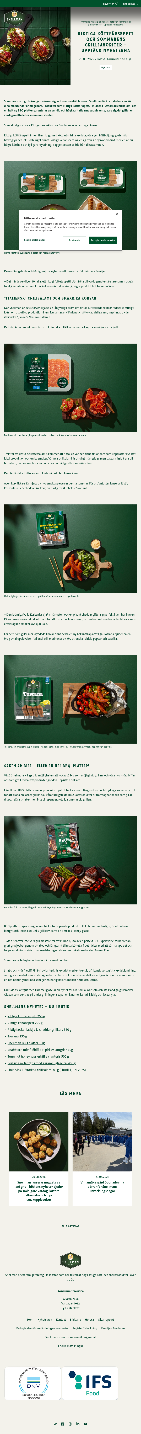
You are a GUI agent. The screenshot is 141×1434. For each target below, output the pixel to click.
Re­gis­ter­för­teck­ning (85, 1328)
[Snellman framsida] (14, 18)
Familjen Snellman (113, 1328)
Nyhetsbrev (44, 1319)
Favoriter (108, 4)
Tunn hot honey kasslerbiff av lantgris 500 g (38, 1056)
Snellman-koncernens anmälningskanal (70, 1337)
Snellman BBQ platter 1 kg (26, 1043)
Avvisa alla (74, 240)
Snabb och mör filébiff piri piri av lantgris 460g (40, 1050)
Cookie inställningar (70, 1346)
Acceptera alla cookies (103, 240)
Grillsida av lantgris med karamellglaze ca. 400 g (42, 1063)
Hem (30, 1319)
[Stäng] (117, 214)
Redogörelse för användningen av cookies (42, 1328)
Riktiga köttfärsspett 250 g (26, 1016)
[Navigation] (134, 18)
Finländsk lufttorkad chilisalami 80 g (33, 1070)
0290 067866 (70, 1299)
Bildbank (75, 1319)
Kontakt (61, 1319)
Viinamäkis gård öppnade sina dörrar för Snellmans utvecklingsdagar (102, 1187)
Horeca (89, 1319)
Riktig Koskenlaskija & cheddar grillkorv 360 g (39, 1030)
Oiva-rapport (106, 1319)
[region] (70, 230)
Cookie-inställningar (34, 240)
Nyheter (105, 67)
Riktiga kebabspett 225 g (25, 1023)
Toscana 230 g (17, 1036)
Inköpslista (128, 4)
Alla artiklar (70, 1226)
